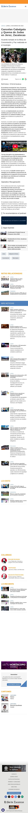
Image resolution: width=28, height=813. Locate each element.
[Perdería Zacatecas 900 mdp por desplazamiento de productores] (5, 293)
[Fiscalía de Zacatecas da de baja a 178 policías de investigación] (5, 596)
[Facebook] (6, 797)
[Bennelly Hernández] (4, 561)
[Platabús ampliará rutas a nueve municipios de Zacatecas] (5, 602)
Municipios (15, 258)
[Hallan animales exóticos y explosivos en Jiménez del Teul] (5, 314)
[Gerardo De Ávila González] (4, 576)
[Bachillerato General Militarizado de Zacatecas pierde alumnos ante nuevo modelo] (5, 589)
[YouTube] (12, 797)
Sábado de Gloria (13, 254)
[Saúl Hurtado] (4, 569)
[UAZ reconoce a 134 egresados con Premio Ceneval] (5, 349)
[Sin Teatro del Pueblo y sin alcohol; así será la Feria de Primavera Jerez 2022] (5, 286)
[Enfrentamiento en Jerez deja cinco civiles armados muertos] (5, 608)
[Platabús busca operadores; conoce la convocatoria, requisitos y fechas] (5, 398)
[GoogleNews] (15, 797)
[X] (9, 797)
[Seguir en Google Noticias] (25, 79)
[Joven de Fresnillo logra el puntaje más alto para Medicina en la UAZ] (5, 415)
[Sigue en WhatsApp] (23, 79)
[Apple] (19, 797)
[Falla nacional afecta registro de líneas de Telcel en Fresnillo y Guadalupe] (5, 363)
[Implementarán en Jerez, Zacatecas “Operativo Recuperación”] (5, 279)
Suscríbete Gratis (14, 684)
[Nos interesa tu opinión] (14, 768)
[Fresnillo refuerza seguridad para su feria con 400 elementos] (5, 468)
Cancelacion (5, 258)
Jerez (3, 254)
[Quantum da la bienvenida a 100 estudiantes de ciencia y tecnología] (5, 381)
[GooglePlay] (22, 797)
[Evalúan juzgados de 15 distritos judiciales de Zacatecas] (5, 332)
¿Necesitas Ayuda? (14, 793)
